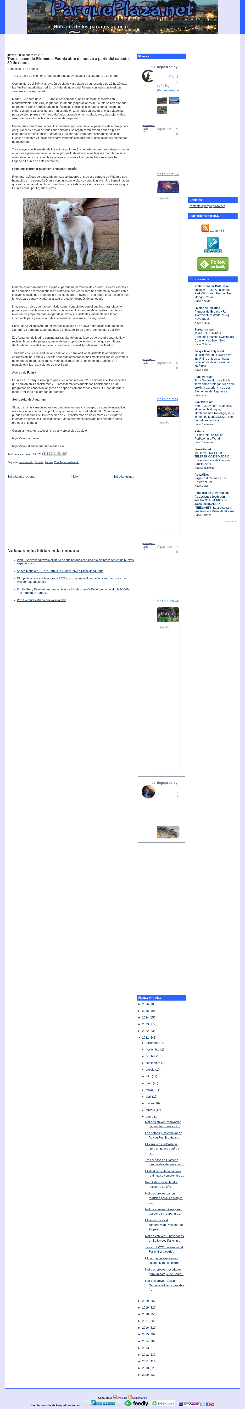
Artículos (122, 1397)
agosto (150, 1069)
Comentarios (139, 1397)
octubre (151, 1056)
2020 (146, 1301)
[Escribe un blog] (50, 453)
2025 (146, 1011)
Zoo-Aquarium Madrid (66, 462)
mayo (150, 1090)
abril (149, 1096)
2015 (146, 1334)
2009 (146, 1374)
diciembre (152, 1043)
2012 (146, 1354)
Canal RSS (216, 230)
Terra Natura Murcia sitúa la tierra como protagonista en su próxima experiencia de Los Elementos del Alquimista (214, 386)
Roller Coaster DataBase (212, 286)
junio (149, 1083)
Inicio (74, 476)
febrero (151, 1110)
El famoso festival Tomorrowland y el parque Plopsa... (164, 1225)
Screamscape (204, 329)
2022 (146, 1031)
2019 (146, 1307)
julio (149, 1076)
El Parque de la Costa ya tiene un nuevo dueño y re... (162, 1149)
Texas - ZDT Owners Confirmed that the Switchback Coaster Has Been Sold (214, 336)
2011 (146, 1361)
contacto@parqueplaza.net (207, 206)
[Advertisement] (122, 41)
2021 (146, 1037)
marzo (150, 1103)
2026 (146, 1004)
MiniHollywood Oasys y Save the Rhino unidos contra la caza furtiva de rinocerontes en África (213, 360)
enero (150, 1116)
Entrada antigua (123, 476)
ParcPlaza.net (204, 402)
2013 (146, 1348)
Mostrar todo (230, 521)
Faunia (33, 69)
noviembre (153, 1049)
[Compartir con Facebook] (59, 453)
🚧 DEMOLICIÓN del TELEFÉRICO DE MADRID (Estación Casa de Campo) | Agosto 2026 (213, 458)
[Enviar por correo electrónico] (46, 453)
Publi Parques (204, 377)
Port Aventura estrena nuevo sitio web (41, 600)
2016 (146, 1327)
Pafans (199, 431)
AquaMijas (202, 474)
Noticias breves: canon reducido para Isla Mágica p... (164, 1198)
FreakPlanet (203, 449)
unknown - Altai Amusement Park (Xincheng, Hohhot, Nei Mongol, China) (213, 293)
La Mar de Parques (207, 308)
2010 (146, 1368)
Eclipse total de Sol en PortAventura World (209, 436)
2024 (146, 1017)
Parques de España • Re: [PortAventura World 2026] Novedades (212, 315)
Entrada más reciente (21, 476)
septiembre (153, 1063)
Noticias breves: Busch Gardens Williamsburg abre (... (164, 1285)
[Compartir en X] (55, 453)
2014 (146, 1341)
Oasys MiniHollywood (209, 351)
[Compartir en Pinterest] (64, 453)
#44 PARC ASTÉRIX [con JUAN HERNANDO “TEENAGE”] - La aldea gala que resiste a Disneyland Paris (214, 506)
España (38, 462)
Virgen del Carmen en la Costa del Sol (210, 480)
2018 (146, 1314)
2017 (146, 1321)
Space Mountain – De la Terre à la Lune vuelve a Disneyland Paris (60, 571)
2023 (146, 1024)
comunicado (26, 462)
